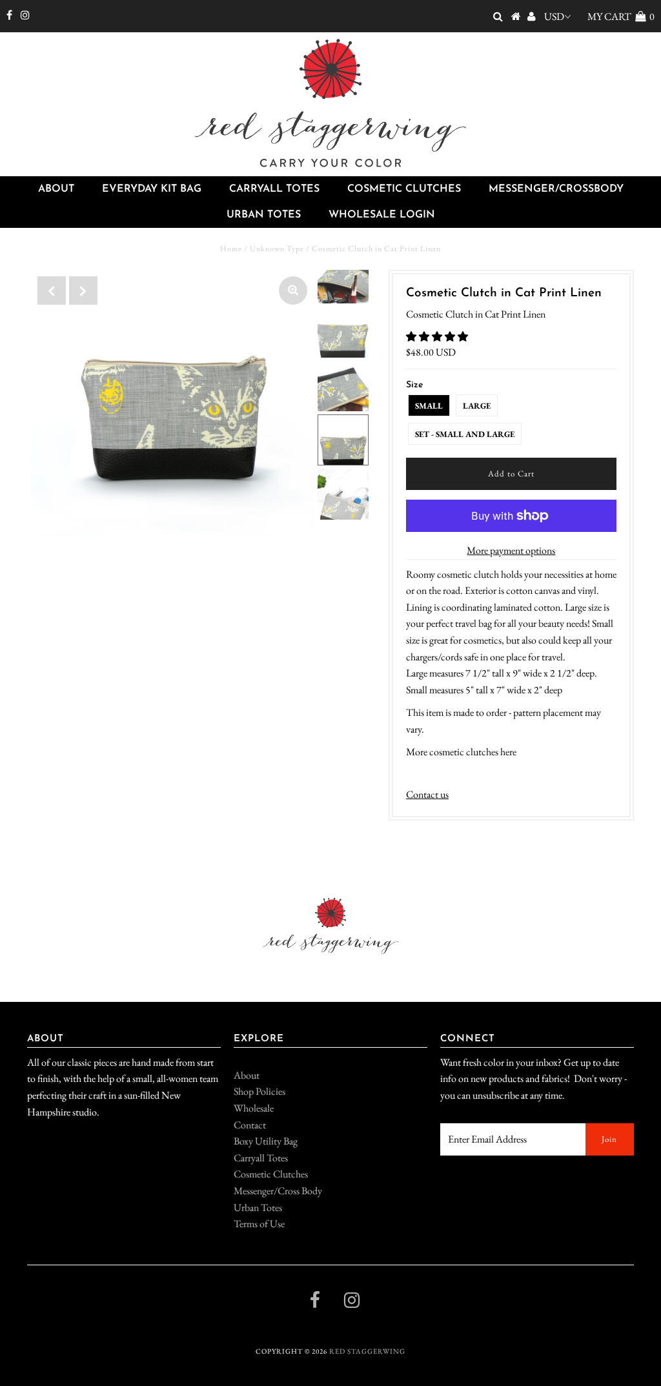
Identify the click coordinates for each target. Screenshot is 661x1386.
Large (477, 405)
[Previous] (51, 290)
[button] (438, 336)
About (56, 189)
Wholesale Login (382, 215)
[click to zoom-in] (293, 290)
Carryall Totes (274, 189)
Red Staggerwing (367, 1351)
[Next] (83, 290)
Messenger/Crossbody (556, 189)
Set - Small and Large (464, 434)
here (508, 752)
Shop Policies (259, 1091)
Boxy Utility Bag (266, 1141)
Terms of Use (259, 1223)
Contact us (427, 794)
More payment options (511, 550)
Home (231, 248)
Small (429, 405)
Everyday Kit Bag (151, 189)
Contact (250, 1125)
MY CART (621, 16)
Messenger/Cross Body (278, 1190)
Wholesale (254, 1108)
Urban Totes (264, 215)
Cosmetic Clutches (404, 189)
